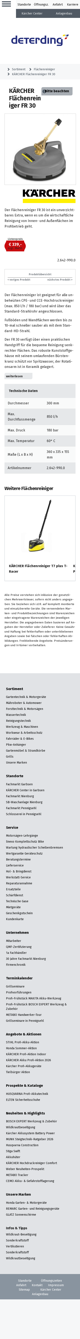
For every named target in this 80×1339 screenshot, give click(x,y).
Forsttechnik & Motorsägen (24, 709)
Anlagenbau (64, 13)
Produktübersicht (40, 274)
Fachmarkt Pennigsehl (21, 808)
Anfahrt (58, 4)
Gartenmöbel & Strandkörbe (25, 750)
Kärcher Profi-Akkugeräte (23, 1066)
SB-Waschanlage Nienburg (24, 802)
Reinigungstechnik (18, 721)
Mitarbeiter (13, 941)
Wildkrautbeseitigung (20, 1127)
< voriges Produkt (19, 279)
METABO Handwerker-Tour (24, 1015)
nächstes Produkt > (59, 279)
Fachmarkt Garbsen (19, 784)
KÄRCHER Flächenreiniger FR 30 (33, 74)
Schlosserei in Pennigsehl (23, 814)
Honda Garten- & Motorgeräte (26, 1203)
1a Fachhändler (16, 953)
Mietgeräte (13, 907)
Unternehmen (17, 932)
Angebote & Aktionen (23, 1034)
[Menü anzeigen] (6, 4)
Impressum (56, 1285)
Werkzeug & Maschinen (22, 727)
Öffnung (39, 4)
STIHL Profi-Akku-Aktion (22, 1042)
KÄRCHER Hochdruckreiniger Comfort (31, 1163)
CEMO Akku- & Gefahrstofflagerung (30, 1181)
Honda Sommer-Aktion (21, 1048)
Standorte (24, 4)
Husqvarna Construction (22, 1145)
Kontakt (37, 1285)
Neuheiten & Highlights (25, 1113)
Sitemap (24, 1289)
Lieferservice (15, 865)
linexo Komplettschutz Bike (25, 841)
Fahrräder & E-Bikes (20, 739)
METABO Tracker (17, 1175)
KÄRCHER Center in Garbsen (25, 790)
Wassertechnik (16, 715)
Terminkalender (19, 978)
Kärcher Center (32, 13)
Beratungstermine (18, 859)
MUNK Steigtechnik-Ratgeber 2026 (29, 1139)
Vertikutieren (15, 1246)
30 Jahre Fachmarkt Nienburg (26, 959)
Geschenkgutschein (19, 913)
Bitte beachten (57, 91)
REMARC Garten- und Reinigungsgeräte (32, 1208)
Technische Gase (17, 901)
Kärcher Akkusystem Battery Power (30, 1133)
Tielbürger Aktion (18, 1072)
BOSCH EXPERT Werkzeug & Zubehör (31, 1121)
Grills (9, 756)
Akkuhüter (13, 1157)
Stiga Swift (13, 1151)
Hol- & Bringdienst (18, 871)
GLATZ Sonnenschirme (21, 1214)
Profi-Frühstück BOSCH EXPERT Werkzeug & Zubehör (36, 1006)
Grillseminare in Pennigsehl (25, 1021)
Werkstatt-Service (18, 877)
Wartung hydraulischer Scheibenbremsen (34, 847)
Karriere (72, 4)
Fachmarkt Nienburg (20, 796)
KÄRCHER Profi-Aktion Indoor (26, 1054)
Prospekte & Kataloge (24, 1085)
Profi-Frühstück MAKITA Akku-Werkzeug (33, 998)
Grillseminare (15, 986)
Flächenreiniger (44, 69)
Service (12, 827)
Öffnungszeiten (51, 1280)
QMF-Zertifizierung (19, 947)
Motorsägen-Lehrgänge (22, 835)
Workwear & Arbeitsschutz (24, 733)
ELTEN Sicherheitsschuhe (23, 1100)
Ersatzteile (13, 889)
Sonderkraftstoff (17, 1240)
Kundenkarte (15, 919)
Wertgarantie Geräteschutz (24, 853)
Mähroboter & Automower (24, 703)
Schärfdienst (14, 895)
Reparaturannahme (19, 883)
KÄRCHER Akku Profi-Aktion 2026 (28, 1060)
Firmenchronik (16, 965)
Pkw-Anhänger (16, 744)
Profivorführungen (18, 992)
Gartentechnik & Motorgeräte (26, 697)
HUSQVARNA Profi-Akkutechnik (27, 1094)
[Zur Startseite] (40, 41)
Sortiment (18, 69)
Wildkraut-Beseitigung (21, 1234)
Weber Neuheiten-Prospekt (25, 1169)
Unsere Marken (16, 762)
